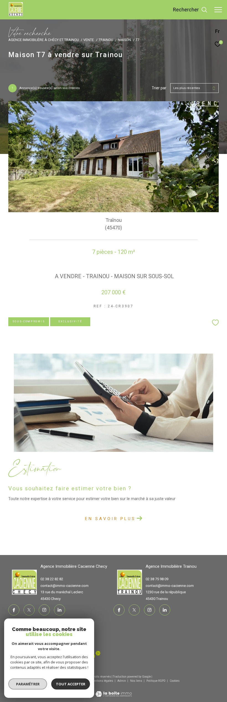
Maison (124, 40)
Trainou (106, 40)
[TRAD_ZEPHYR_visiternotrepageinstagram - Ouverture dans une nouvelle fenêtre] (44, 609)
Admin (122, 680)
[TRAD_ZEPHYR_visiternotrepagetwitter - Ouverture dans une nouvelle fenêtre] (29, 609)
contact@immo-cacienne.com (64, 586)
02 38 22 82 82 (51, 579)
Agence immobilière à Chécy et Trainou (43, 40)
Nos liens (136, 680)
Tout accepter (70, 683)
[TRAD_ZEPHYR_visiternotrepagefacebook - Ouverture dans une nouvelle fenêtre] (13, 609)
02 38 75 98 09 (157, 579)
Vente (88, 40)
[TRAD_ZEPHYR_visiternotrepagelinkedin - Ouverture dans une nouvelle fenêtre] (59, 609)
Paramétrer (28, 683)
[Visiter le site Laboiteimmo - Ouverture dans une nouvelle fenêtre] (113, 690)
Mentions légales (102, 680)
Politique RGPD (156, 680)
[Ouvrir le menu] (218, 9)
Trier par (159, 88)
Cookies (175, 680)
